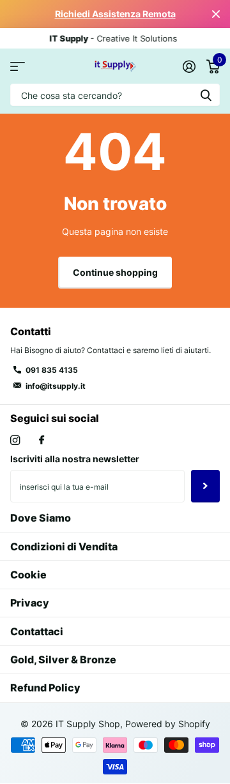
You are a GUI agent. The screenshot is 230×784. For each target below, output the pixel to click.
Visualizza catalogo (17, 66)
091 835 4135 (52, 370)
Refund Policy (45, 687)
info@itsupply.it (56, 386)
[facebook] (41, 440)
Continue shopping (115, 272)
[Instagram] (15, 440)
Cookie (28, 574)
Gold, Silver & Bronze (63, 659)
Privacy (29, 602)
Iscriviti (205, 486)
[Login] (188, 66)
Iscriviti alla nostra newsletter (74, 458)
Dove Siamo (40, 517)
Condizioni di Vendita (64, 546)
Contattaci (36, 631)
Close (216, 14)
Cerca (206, 95)
